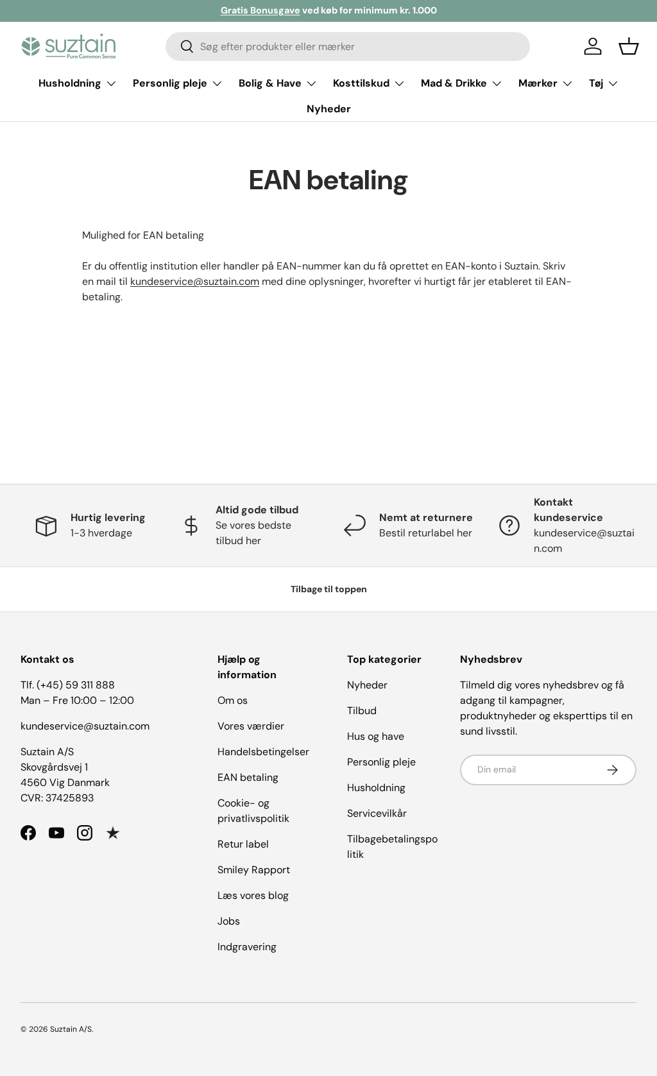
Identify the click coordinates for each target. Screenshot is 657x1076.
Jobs (229, 921)
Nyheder (329, 108)
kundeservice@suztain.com (194, 281)
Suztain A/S (71, 1029)
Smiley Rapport (254, 869)
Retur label (243, 844)
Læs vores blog (253, 895)
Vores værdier (251, 726)
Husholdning (376, 787)
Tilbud (362, 710)
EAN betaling (248, 777)
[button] (629, 46)
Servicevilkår (377, 813)
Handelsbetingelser (263, 751)
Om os (233, 700)
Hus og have (375, 736)
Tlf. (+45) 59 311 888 (68, 685)
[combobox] (348, 46)
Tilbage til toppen (329, 589)
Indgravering (247, 946)
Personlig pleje (381, 762)
